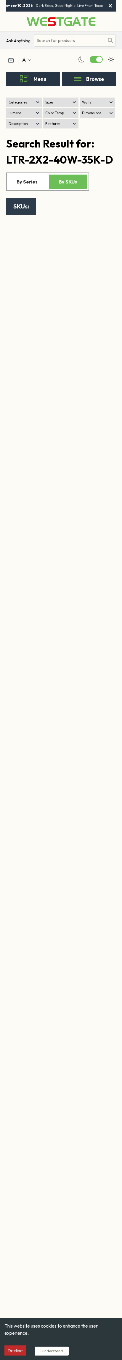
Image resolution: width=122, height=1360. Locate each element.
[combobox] (69, 41)
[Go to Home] (61, 21)
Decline (15, 1350)
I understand (52, 1350)
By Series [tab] (27, 182)
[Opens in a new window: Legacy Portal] (11, 60)
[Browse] (77, 79)
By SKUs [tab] (68, 182)
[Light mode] (111, 59)
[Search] (110, 40)
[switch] (96, 59)
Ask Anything (18, 40)
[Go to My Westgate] (23, 60)
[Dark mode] (81, 59)
